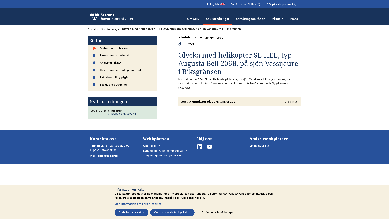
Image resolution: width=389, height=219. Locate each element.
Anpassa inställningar (219, 212)
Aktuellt (277, 19)
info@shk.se (109, 150)
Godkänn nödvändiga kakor (172, 212)
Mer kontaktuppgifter (104, 155)
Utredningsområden (250, 19)
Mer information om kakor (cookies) (138, 203)
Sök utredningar (217, 19)
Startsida (93, 29)
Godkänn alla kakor (131, 212)
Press (294, 19)
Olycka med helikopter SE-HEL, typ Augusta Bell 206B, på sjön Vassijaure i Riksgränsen (181, 29)
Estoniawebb (259, 145)
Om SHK (193, 19)
